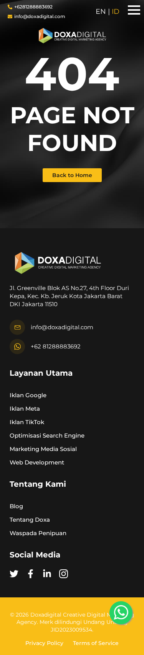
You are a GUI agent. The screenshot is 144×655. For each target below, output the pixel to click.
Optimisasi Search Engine (47, 435)
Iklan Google (28, 394)
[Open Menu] (134, 10)
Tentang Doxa (30, 519)
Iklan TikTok (27, 421)
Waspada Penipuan (38, 532)
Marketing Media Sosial (43, 448)
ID (115, 11)
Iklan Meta (25, 408)
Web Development (37, 462)
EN (101, 11)
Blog (16, 505)
